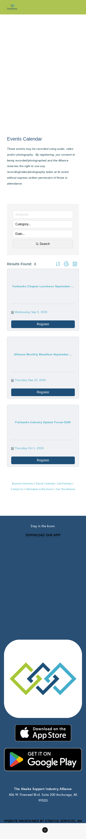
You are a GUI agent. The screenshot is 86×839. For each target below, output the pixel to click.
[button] (58, 264)
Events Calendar (45, 483)
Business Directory (23, 483)
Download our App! (43, 535)
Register (43, 324)
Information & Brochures (39, 489)
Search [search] (45, 244)
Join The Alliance (65, 489)
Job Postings (64, 483)
